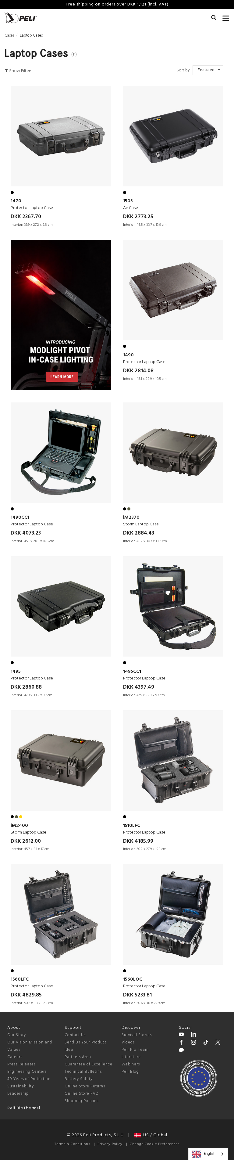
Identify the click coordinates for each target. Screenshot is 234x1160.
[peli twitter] (217, 1043)
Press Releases (21, 1064)
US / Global (154, 1135)
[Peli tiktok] (205, 1043)
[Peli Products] (181, 1043)
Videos (128, 1042)
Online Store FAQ (82, 1093)
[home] (21, 18)
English (209, 1154)
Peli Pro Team (135, 1050)
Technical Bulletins (83, 1071)
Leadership (18, 1093)
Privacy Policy (110, 1144)
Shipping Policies (81, 1101)
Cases (9, 35)
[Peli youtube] (181, 1035)
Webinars (131, 1064)
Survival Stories (137, 1035)
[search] (214, 18)
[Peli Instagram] (193, 1043)
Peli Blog (130, 1071)
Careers (14, 1057)
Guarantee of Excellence (88, 1064)
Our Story (16, 1035)
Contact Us (75, 1035)
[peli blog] (181, 1051)
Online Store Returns (85, 1086)
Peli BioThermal (23, 1108)
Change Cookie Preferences (154, 1144)
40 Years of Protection (29, 1079)
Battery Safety (79, 1079)
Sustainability (20, 1086)
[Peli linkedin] (193, 1035)
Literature (131, 1057)
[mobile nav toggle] (225, 16)
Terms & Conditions (72, 1144)
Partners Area (78, 1057)
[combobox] (208, 1154)
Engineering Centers (27, 1071)
